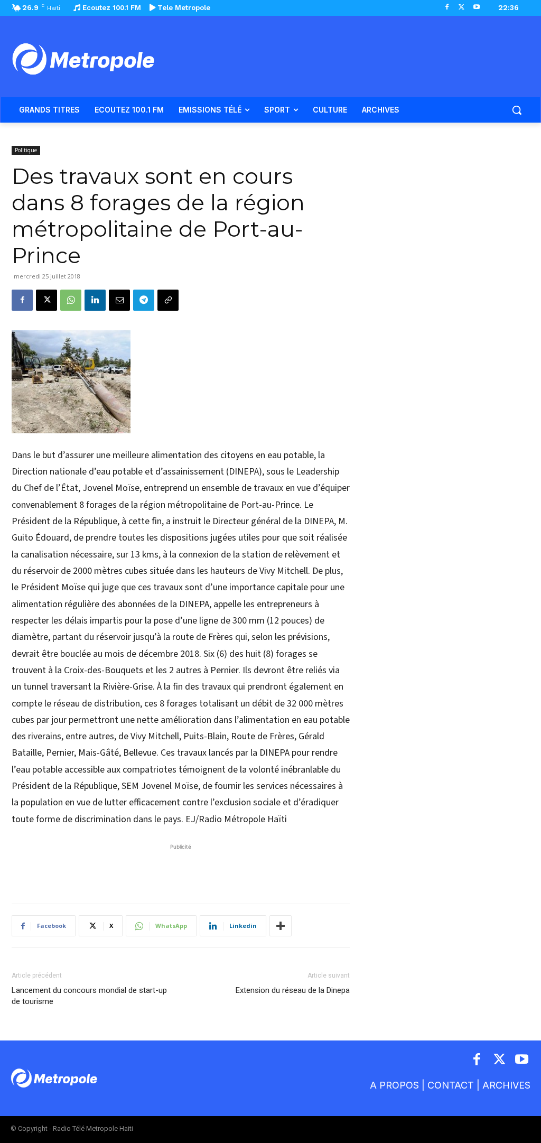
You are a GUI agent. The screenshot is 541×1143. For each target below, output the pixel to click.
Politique (26, 150)
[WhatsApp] (70, 300)
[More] (280, 925)
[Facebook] (447, 8)
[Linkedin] (95, 300)
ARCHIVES (506, 1085)
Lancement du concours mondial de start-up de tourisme (89, 996)
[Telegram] (143, 300)
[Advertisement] (180, 868)
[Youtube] (476, 8)
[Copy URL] (168, 300)
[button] (516, 110)
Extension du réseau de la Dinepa (293, 990)
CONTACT (450, 1085)
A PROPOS (394, 1085)
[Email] (119, 300)
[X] (461, 8)
